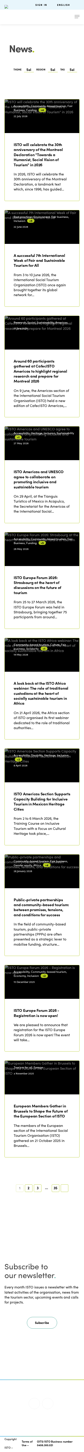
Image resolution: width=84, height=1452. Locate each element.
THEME (17, 69)
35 (55, 1187)
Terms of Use (27, 1443)
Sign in (41, 5)
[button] (42, 1323)
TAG (62, 69)
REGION (40, 69)
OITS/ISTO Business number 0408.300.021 (55, 1443)
